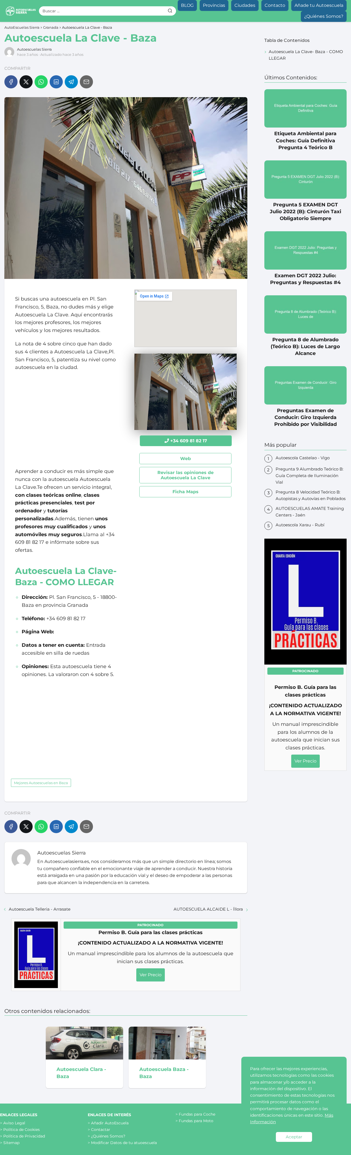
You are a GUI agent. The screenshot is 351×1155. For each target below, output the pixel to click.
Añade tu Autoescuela (319, 5)
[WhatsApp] (41, 81)
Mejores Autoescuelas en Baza (41, 783)
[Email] (86, 81)
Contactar (100, 1129)
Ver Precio (151, 974)
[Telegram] (71, 81)
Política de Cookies (21, 1129)
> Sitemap (9, 1142)
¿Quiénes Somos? (323, 16)
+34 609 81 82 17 (188, 440)
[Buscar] (170, 10)
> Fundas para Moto (194, 1120)
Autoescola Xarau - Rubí (300, 524)
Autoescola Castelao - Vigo (303, 457)
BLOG (187, 5)
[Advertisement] (66, 419)
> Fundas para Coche (195, 1114)
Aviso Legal (14, 1123)
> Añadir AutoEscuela (108, 1123)
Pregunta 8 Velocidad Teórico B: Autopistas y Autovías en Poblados (311, 495)
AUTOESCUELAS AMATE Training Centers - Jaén (310, 512)
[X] (26, 81)
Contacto (275, 5)
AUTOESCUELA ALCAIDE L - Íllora (208, 909)
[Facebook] (11, 81)
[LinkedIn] (56, 81)
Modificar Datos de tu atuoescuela (124, 1142)
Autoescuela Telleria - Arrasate (39, 909)
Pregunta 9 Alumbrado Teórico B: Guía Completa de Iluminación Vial (309, 475)
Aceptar (294, 1136)
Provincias (214, 5)
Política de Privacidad (24, 1136)
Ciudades (244, 5)
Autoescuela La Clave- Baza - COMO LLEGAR (306, 55)
